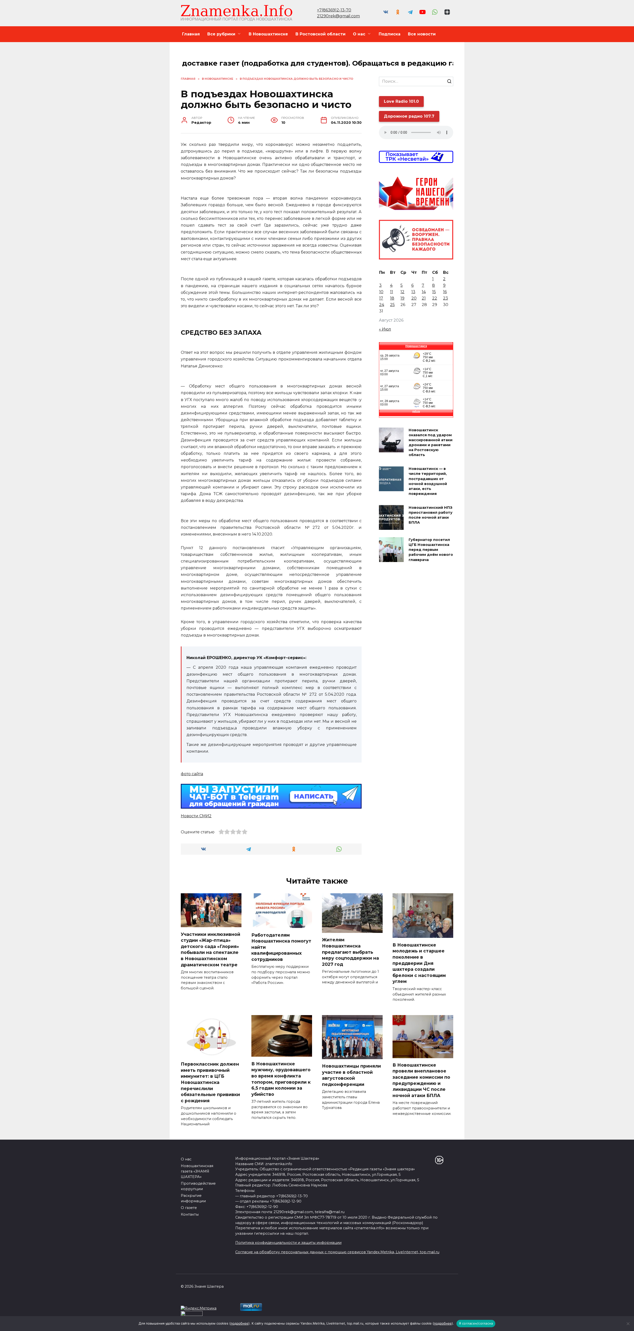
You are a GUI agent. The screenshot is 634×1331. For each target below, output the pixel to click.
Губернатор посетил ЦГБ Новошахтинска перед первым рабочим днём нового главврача (431, 550)
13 (413, 291)
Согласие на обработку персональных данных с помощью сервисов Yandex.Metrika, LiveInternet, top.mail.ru (337, 1252)
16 (445, 291)
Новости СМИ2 (196, 816)
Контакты (190, 1214)
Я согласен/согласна (476, 1323)
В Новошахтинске (268, 34)
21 (424, 298)
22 (434, 298)
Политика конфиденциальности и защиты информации (288, 1242)
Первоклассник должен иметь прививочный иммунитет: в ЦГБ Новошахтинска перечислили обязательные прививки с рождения (210, 1082)
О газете (189, 1207)
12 (402, 291)
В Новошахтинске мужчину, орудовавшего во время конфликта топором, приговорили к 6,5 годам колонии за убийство (281, 1079)
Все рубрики (221, 34)
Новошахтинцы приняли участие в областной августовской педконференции (351, 1075)
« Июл (385, 329)
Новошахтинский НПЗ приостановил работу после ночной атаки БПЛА (430, 515)
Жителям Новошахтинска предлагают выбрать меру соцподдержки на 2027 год (350, 952)
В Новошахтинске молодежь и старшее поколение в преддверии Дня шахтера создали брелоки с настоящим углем (419, 963)
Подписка (389, 34)
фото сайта (192, 773)
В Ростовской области (320, 34)
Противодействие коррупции (198, 1186)
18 (392, 298)
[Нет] (627, 1323)
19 (402, 298)
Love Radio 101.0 (401, 101)
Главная (191, 34)
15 (434, 291)
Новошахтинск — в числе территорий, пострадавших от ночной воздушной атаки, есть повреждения (428, 481)
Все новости (422, 34)
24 (381, 304)
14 (424, 291)
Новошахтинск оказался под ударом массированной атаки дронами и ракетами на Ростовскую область (430, 442)
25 (392, 304)
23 (445, 298)
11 (391, 291)
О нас (359, 34)
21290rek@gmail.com (338, 16)
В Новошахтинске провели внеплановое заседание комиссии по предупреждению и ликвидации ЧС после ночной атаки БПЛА (421, 1080)
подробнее (239, 1323)
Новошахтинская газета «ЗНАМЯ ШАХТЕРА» (197, 1171)
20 (414, 298)
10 (381, 291)
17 (381, 298)
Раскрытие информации (193, 1198)
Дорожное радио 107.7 (409, 116)
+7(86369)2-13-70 (334, 10)
